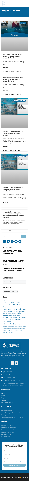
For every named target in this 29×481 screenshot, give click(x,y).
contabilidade (17, 302)
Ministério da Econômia (18, 322)
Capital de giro (6, 302)
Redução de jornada (18, 328)
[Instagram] (16, 363)
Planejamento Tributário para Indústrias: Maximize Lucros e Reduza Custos (12, 251)
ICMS (10, 317)
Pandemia (13, 324)
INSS (4, 320)
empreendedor (7, 309)
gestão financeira (16, 315)
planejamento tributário (17, 326)
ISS (6, 319)
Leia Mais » (5, 67)
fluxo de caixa (14, 311)
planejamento (10, 326)
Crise (4, 307)
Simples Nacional (8, 332)
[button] (26, 3)
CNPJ (13, 302)
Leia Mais (5, 256)
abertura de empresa (6, 300)
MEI (12, 322)
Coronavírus (11, 304)
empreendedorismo (19, 309)
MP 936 (7, 324)
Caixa (22, 300)
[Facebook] (12, 363)
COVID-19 (21, 305)
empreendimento (6, 311)
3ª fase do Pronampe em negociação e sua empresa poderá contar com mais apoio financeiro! (13, 214)
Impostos (24, 317)
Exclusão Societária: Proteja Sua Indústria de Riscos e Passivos (13, 269)
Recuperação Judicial (10, 328)
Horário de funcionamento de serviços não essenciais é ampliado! (13, 133)
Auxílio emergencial (13, 300)
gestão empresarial (12, 314)
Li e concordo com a (15, 462)
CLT (11, 302)
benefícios (19, 300)
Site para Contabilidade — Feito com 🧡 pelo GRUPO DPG (14, 478)
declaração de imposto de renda (11, 307)
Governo (6, 317)
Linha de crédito (10, 319)
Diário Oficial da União (21, 307)
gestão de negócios (11, 313)
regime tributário (10, 330)
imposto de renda (16, 317)
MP (4, 324)
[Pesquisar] (23, 236)
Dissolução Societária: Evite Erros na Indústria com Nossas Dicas (13, 261)
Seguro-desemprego (18, 330)
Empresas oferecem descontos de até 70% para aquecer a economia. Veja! (13, 56)
